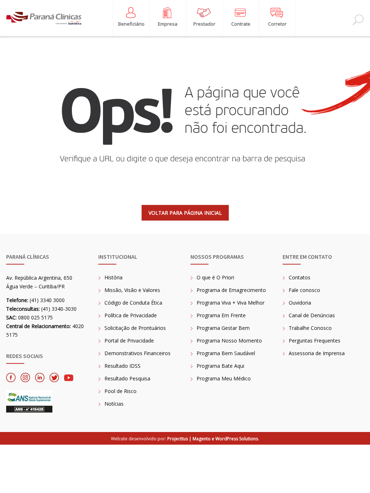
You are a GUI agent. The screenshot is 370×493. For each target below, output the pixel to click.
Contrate (240, 24)
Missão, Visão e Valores (132, 290)
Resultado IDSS (122, 365)
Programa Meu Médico (224, 378)
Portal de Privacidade (129, 340)
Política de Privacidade (130, 315)
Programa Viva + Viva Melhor (230, 302)
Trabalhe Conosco (310, 327)
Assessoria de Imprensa (317, 353)
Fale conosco (304, 290)
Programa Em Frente (221, 315)
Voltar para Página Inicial (185, 212)
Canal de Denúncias (312, 315)
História (113, 277)
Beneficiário (131, 24)
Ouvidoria (300, 302)
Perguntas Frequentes (314, 340)
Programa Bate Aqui (220, 365)
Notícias (114, 403)
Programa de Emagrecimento (231, 290)
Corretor (277, 24)
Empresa (167, 24)
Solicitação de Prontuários (135, 327)
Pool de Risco (120, 391)
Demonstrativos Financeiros (137, 353)
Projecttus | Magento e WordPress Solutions (212, 439)
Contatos (299, 277)
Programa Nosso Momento (229, 340)
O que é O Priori (215, 277)
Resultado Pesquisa (127, 378)
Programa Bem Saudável (226, 353)
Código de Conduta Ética (133, 302)
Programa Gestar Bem (223, 327)
